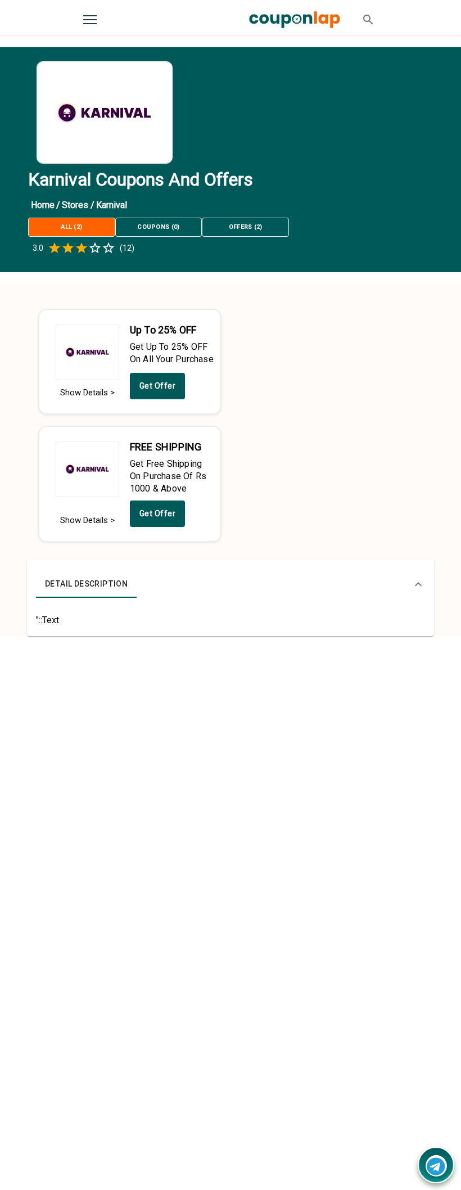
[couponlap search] (368, 19)
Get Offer (157, 385)
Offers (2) (246, 227)
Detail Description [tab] (86, 583)
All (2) (71, 227)
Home (43, 205)
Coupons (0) (158, 227)
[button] (230, 584)
